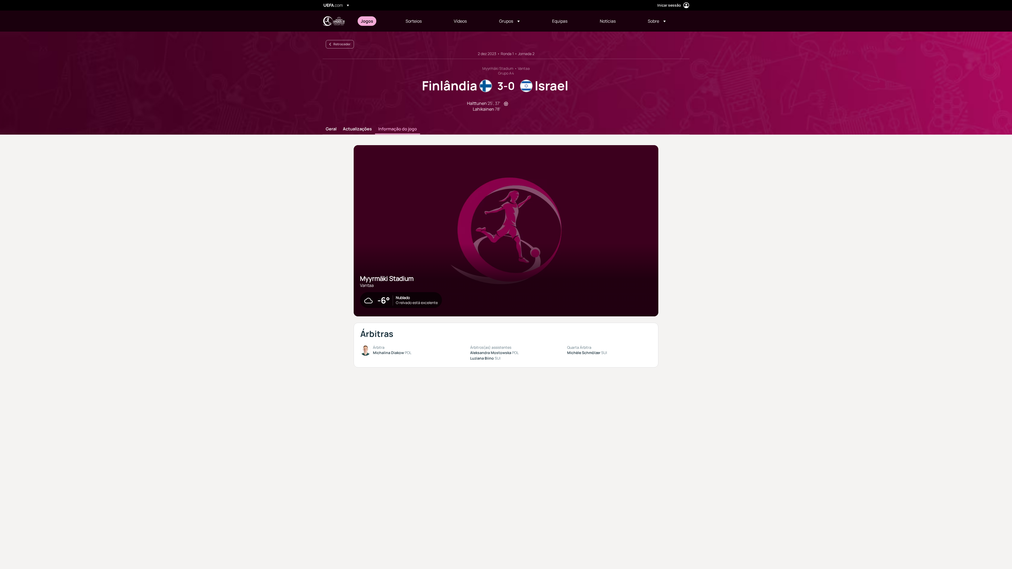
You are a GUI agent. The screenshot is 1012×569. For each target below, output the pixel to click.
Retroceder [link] (342, 44)
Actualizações (357, 129)
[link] (367, 21)
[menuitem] (376, 21)
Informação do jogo (397, 129)
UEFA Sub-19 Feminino (334, 21)
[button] (509, 21)
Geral (331, 129)
